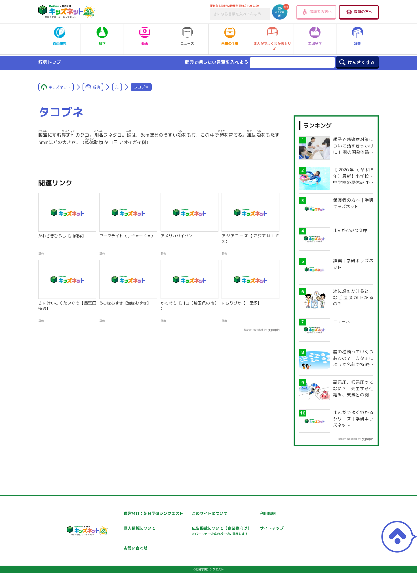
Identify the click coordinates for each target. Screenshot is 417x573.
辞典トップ (49, 62)
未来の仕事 (229, 43)
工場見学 (315, 43)
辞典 (357, 43)
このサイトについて (210, 513)
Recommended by (255, 329)
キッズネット (60, 87)
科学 (102, 43)
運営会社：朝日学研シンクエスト (153, 513)
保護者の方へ (320, 11)
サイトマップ (272, 528)
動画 (144, 43)
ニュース (187, 43)
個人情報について (139, 528)
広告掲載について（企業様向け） (221, 530)
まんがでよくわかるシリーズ (272, 46)
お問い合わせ (136, 548)
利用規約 (268, 513)
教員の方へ (363, 11)
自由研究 (59, 43)
